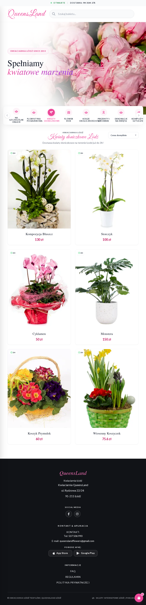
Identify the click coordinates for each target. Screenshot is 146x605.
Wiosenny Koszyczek (107, 433)
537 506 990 (75, 535)
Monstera (107, 333)
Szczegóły (39, 222)
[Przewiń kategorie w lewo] (7, 115)
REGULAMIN (72, 576)
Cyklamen (39, 333)
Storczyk (107, 234)
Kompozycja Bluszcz (39, 234)
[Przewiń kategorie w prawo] (139, 115)
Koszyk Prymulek (39, 433)
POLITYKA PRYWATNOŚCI (73, 582)
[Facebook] (69, 514)
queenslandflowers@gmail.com (77, 540)
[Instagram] (77, 514)
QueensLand (26, 14)
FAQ (72, 571)
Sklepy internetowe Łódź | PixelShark (117, 598)
